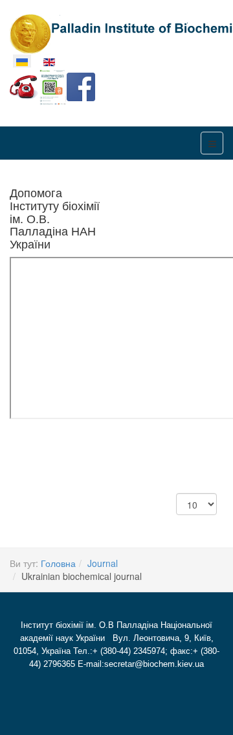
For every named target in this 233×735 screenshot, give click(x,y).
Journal (102, 563)
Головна (58, 563)
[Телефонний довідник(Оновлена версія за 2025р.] (24, 85)
